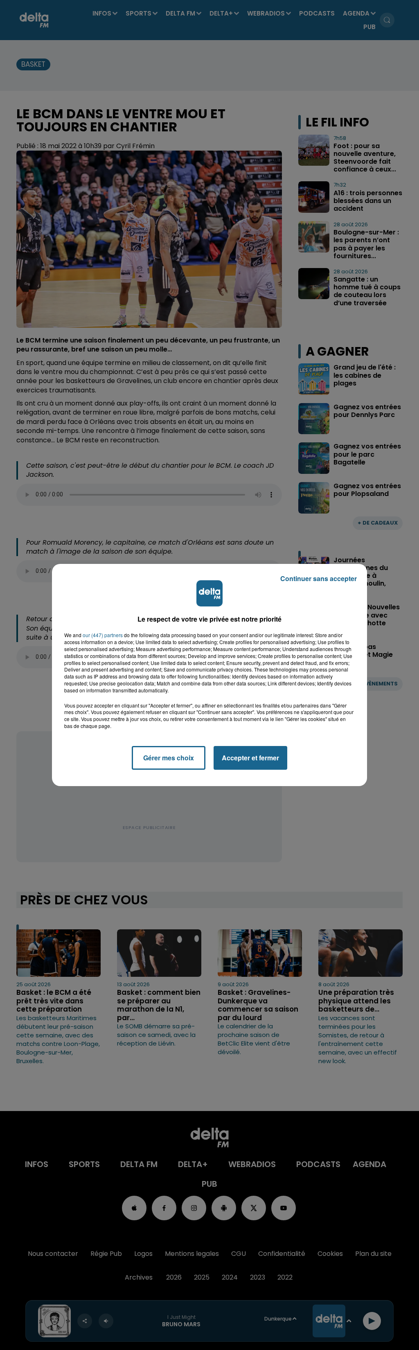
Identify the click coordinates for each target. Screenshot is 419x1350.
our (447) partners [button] (103, 635)
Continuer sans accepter (318, 578)
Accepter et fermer (250, 757)
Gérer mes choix (168, 757)
